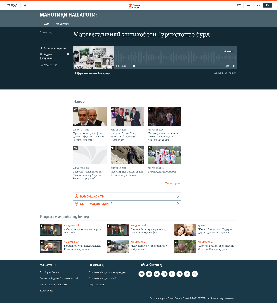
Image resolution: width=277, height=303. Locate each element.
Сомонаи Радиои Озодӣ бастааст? (59, 278)
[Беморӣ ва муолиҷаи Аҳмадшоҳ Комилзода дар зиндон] (51, 246)
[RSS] (187, 274)
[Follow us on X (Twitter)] (172, 274)
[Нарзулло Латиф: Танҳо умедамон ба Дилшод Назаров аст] (127, 116)
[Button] (53, 49)
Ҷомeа (202, 226)
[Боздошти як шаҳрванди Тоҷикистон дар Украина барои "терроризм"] (90, 155)
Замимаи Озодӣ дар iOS (102, 278)
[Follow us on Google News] (141, 274)
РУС (239, 5)
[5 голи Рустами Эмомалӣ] (164, 155)
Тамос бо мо (46, 291)
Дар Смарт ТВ (97, 284)
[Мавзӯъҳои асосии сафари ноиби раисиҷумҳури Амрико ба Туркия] (164, 116)
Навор (46, 24)
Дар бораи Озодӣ (49, 272)
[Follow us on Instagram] (164, 274)
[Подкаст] (195, 274)
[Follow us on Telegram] (179, 274)
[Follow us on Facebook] (149, 274)
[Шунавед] (258, 5)
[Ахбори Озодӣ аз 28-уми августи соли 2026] (51, 230)
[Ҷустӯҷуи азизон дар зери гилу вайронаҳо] (118, 246)
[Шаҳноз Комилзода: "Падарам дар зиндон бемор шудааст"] (185, 230)
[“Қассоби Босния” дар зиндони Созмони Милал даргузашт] (185, 246)
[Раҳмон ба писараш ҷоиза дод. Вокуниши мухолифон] (118, 230)
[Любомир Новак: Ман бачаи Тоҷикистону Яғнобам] (127, 155)
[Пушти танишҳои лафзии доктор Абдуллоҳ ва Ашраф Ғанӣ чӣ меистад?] (90, 116)
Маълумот (62, 24)
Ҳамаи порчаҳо (173, 183)
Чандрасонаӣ (71, 226)
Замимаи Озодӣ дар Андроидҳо (107, 272)
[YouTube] (248, 5)
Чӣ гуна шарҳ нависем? (53, 284)
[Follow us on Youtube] (157, 274)
